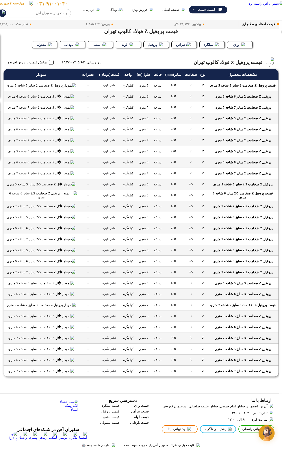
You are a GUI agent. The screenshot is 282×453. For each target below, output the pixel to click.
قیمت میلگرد (110, 405)
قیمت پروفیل (110, 411)
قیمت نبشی (111, 417)
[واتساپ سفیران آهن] (23, 436)
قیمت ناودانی (139, 422)
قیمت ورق (141, 405)
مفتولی (41, 44)
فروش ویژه (139, 9)
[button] (266, 433)
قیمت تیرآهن (140, 411)
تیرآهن (180, 44)
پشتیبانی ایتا (176, 429)
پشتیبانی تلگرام (215, 429)
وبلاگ (113, 9)
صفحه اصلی (171, 9)
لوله (124, 44)
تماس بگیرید (109, 85)
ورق (236, 44)
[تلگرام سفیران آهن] (73, 436)
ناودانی (69, 44)
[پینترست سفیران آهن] (33, 436)
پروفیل (152, 44)
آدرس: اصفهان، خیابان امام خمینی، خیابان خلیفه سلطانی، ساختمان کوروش (215, 406)
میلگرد (208, 44)
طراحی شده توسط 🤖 (95, 445)
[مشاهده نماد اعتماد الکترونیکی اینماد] (67, 410)
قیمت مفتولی (109, 422)
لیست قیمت (206, 9)
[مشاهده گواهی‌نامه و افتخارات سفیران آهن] (33, 410)
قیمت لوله (141, 417)
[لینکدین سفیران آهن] (53, 436)
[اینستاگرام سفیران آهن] (83, 436)
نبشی (96, 44)
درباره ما (88, 9)
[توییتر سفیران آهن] (63, 436)
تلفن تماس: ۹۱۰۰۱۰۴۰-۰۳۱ (248, 413)
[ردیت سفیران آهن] (43, 436)
